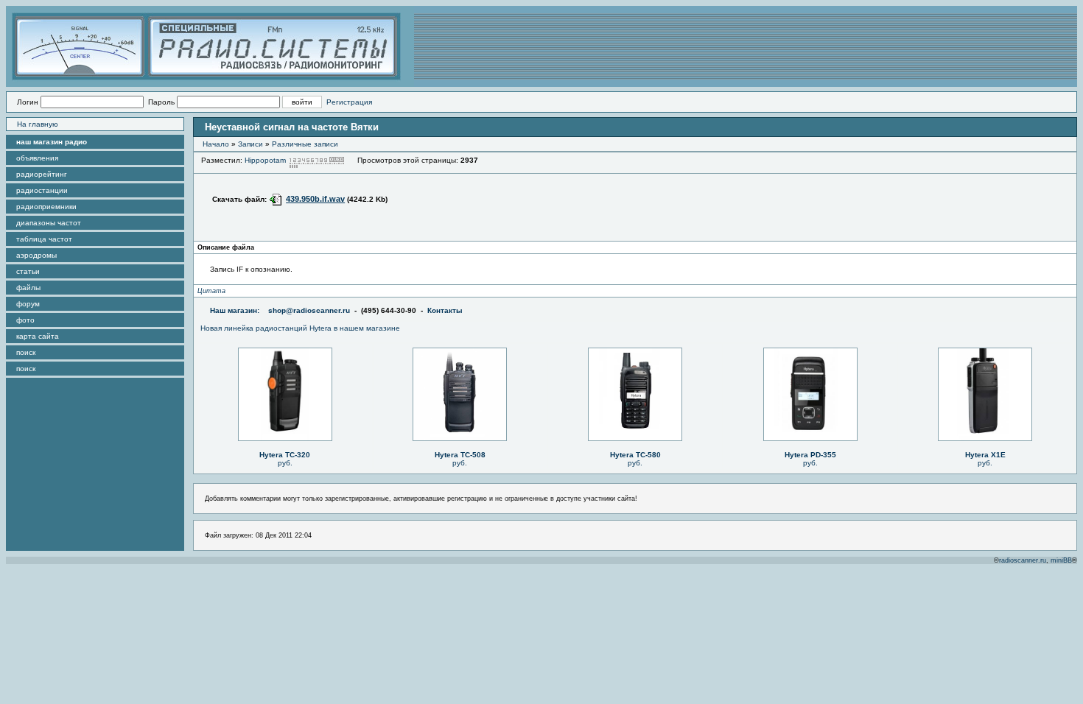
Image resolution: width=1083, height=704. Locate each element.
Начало (216, 144)
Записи (250, 144)
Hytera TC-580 (635, 455)
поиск (25, 352)
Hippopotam (265, 160)
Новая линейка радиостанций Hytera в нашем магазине (300, 328)
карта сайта (37, 336)
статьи (28, 271)
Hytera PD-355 (810, 455)
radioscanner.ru (1022, 560)
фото (25, 320)
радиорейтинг (41, 174)
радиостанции (42, 190)
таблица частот (44, 239)
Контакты (445, 310)
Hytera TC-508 (460, 455)
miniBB (1061, 560)
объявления (37, 158)
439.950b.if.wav (315, 198)
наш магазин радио (51, 142)
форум (28, 304)
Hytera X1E (985, 455)
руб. (285, 463)
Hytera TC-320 (284, 455)
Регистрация (349, 102)
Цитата (211, 291)
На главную (37, 124)
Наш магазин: (234, 310)
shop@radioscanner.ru (309, 310)
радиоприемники (46, 207)
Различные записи (305, 144)
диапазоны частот (48, 223)
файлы (28, 288)
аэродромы (36, 255)
